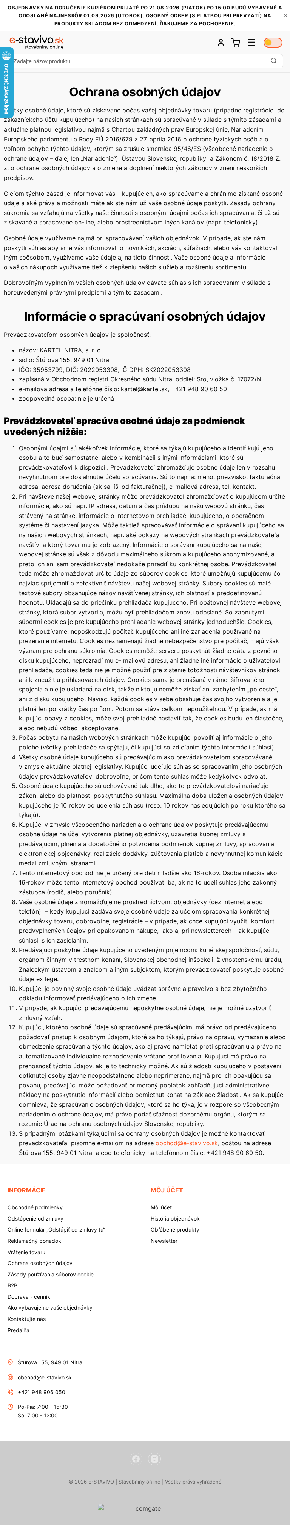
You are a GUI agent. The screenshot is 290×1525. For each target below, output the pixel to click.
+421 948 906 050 (41, 1392)
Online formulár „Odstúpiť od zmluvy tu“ (56, 1229)
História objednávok (175, 1218)
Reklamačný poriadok (34, 1241)
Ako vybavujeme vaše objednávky (50, 1307)
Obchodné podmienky (35, 1207)
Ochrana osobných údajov (40, 1263)
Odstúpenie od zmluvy (35, 1218)
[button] (145, 61)
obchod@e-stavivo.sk (187, 1143)
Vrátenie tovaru (26, 1252)
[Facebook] (136, 1459)
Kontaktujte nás (27, 1319)
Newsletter (164, 1241)
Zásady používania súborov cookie (51, 1274)
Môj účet (161, 1207)
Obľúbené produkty (175, 1229)
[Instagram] (154, 1459)
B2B (12, 1285)
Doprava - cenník (29, 1296)
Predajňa (18, 1330)
